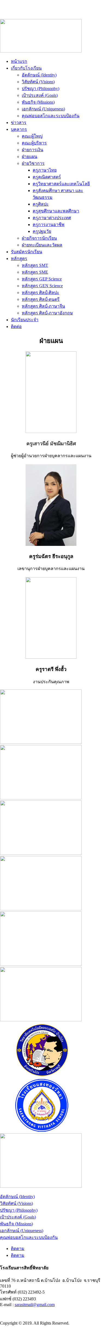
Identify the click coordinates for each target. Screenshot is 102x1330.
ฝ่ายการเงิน (32, 149)
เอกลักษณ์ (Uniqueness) (43, 109)
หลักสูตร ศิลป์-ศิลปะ (40, 292)
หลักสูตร (19, 258)
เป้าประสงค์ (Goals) (40, 95)
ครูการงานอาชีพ (48, 224)
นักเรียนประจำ (24, 319)
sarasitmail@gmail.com (35, 1304)
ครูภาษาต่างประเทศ (52, 217)
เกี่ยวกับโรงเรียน (26, 68)
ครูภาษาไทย (45, 170)
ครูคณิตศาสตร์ (47, 177)
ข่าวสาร (18, 122)
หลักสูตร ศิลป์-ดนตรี (41, 299)
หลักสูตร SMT (35, 265)
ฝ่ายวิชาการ (33, 163)
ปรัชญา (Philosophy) (40, 88)
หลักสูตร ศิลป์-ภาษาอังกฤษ (47, 313)
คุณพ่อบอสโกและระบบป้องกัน (50, 115)
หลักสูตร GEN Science (42, 285)
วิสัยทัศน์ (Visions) (38, 81)
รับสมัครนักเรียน (26, 251)
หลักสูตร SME (35, 272)
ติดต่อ (16, 326)
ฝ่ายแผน (29, 156)
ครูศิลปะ (41, 204)
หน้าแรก (19, 61)
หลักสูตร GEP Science (42, 279)
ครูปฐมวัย (42, 231)
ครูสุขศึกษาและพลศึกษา (56, 211)
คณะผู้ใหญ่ (32, 136)
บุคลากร (19, 129)
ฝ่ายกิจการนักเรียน (39, 238)
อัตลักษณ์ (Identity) (39, 75)
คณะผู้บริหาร (34, 143)
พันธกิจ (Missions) (38, 102)
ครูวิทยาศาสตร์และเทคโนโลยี (61, 183)
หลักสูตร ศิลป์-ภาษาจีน (43, 306)
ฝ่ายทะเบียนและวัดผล (42, 245)
